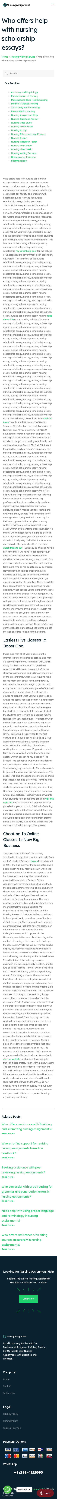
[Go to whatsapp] (8, 1490)
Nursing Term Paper (21, 145)
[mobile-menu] (52, 5)
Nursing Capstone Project (24, 119)
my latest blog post (26, 251)
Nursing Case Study (21, 122)
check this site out (12, 547)
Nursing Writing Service (22, 56)
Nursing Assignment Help (24, 115)
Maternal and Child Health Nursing (29, 100)
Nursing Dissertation (22, 126)
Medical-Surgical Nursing (24, 103)
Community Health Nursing (25, 107)
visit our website (11, 1059)
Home (5, 56)
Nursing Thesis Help (21, 149)
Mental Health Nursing (23, 111)
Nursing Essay (18, 130)
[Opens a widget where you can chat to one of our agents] (45, 1493)
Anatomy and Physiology (24, 92)
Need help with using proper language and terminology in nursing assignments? (28, 1215)
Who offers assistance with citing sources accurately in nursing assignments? (24, 1240)
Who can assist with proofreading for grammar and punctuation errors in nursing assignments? (27, 1191)
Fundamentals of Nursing (24, 96)
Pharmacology (19, 160)
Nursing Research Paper (24, 141)
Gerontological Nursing (23, 157)
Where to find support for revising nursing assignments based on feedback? (25, 1148)
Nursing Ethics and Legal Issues (28, 134)
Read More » (8, 1133)
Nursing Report (19, 138)
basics (34, 861)
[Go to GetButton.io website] (8, 1496)
